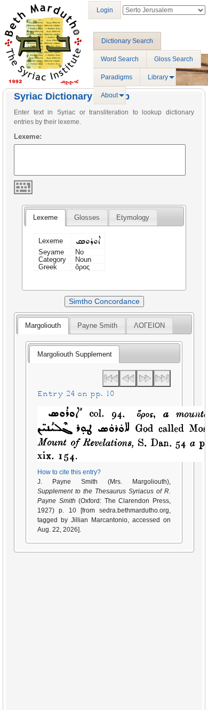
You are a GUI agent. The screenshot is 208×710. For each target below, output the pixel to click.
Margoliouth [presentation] (43, 325)
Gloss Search (173, 59)
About (109, 95)
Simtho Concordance (104, 301)
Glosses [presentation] (87, 217)
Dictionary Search (127, 41)
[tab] (45, 217)
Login (105, 10)
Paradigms (116, 77)
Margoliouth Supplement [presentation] (74, 354)
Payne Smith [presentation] (97, 325)
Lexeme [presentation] (45, 217)
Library (158, 77)
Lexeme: (28, 137)
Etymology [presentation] (132, 217)
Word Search (120, 59)
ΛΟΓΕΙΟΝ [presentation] (149, 325)
